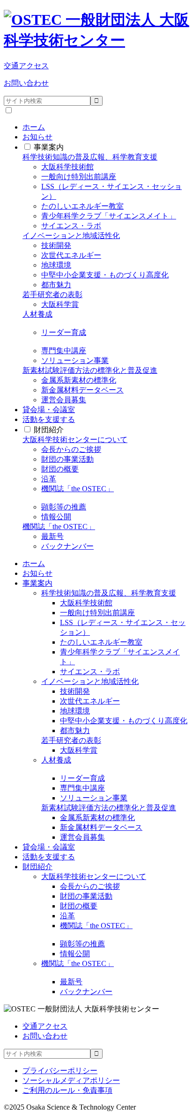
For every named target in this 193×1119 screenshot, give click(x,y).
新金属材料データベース (82, 390)
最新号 (52, 536)
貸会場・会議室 (48, 410)
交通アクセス (26, 66)
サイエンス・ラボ (71, 226)
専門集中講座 (63, 351)
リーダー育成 (63, 332)
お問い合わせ (26, 83)
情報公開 (56, 517)
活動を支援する (48, 419)
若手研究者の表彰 (52, 294)
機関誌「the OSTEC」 (77, 489)
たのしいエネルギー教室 (82, 206)
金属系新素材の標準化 (78, 380)
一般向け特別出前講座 (78, 177)
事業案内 (49, 147)
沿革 (48, 479)
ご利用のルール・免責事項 (67, 1090)
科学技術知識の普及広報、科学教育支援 (89, 157)
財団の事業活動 (67, 459)
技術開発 (56, 245)
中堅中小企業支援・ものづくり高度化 (105, 275)
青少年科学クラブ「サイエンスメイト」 (108, 216)
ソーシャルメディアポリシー (71, 1080)
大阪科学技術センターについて (74, 439)
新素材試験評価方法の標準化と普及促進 (89, 370)
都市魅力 (56, 285)
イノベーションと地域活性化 (71, 236)
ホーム (33, 127)
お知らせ (37, 137)
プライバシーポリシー (59, 1071)
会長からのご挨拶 (71, 449)
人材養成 (37, 314)
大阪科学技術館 (67, 167)
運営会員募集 (63, 400)
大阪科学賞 (60, 304)
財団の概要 (60, 469)
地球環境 (56, 265)
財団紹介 (49, 430)
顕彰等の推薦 (63, 507)
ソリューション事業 (75, 360)
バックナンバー (67, 546)
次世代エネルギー (71, 255)
